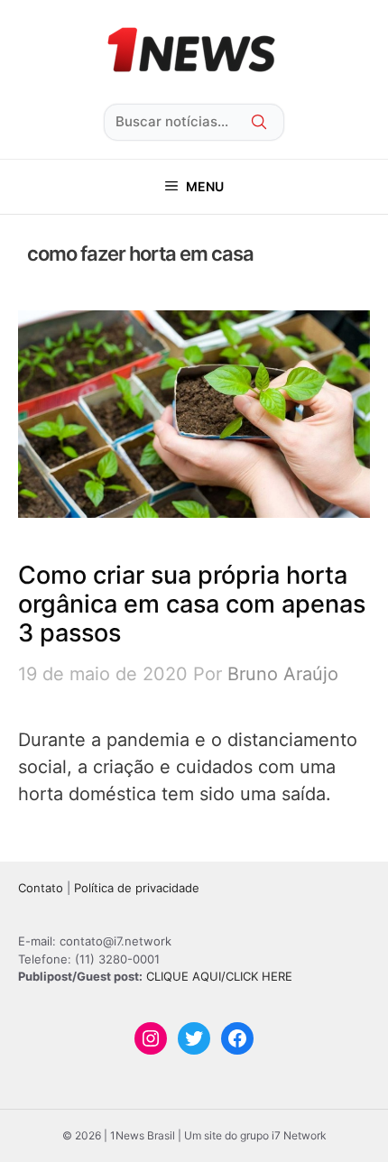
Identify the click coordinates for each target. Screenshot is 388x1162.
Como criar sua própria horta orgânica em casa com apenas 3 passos (191, 604)
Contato (40, 888)
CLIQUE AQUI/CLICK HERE (219, 976)
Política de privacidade (136, 888)
